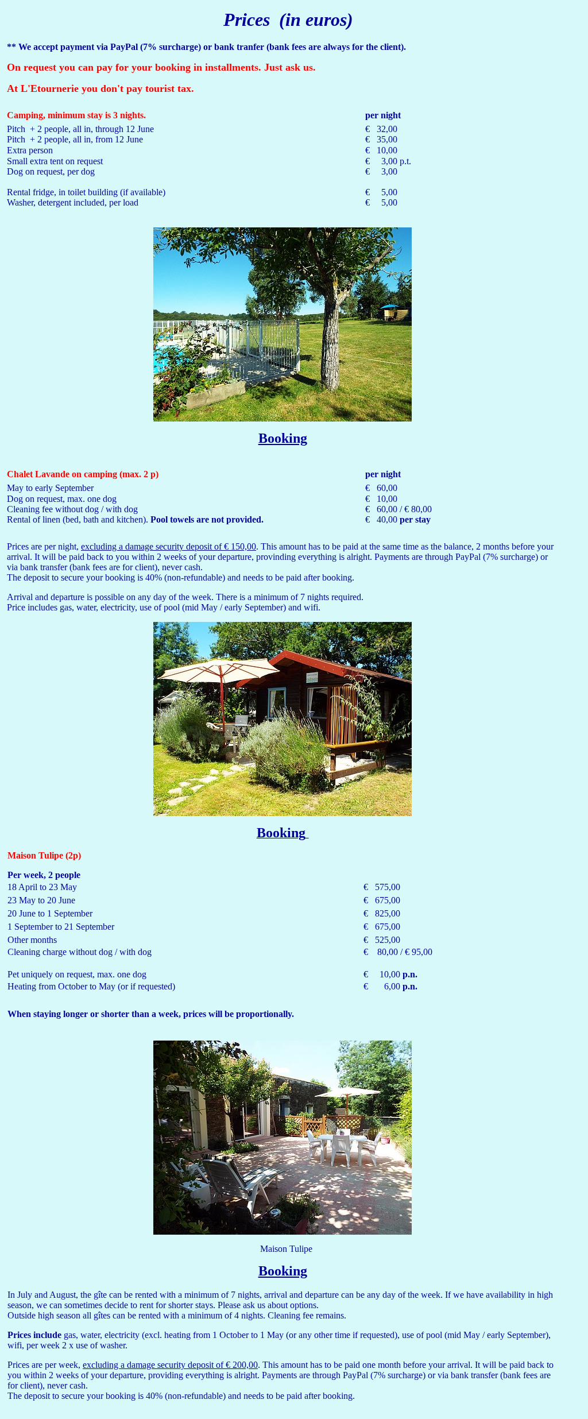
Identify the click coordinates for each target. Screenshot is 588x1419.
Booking (282, 438)
